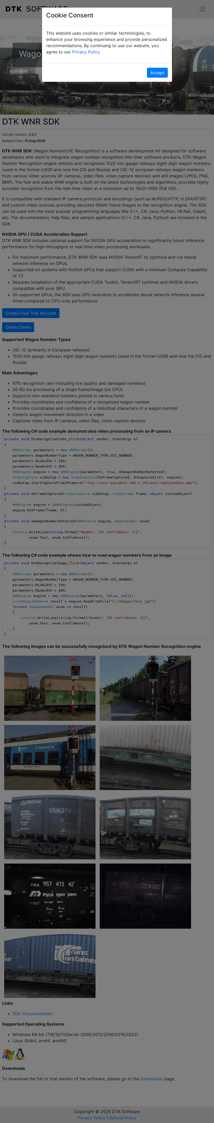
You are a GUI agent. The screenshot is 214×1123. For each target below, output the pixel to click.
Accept (157, 72)
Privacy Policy (86, 51)
